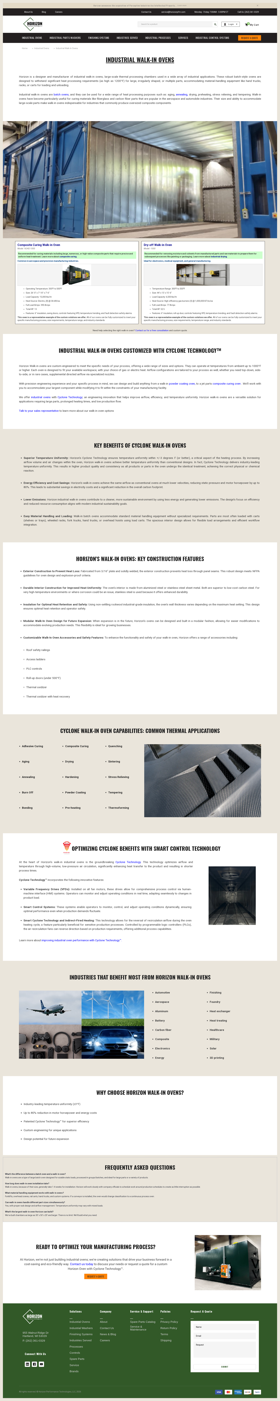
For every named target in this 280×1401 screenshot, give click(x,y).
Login (231, 24)
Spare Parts (77, 1359)
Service (74, 1365)
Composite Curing (77, 746)
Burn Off (27, 792)
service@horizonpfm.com (173, 12)
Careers (58, 12)
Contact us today (81, 1264)
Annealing (28, 777)
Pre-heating (72, 807)
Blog (44, 12)
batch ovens (61, 94)
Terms (164, 1334)
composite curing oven (227, 383)
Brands (74, 1371)
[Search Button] (215, 24)
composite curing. (68, 256)
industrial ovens (40, 397)
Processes (76, 1346)
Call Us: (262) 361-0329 (248, 12)
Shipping (166, 1340)
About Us (28, 12)
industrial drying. (219, 256)
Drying (69, 761)
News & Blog (108, 1334)
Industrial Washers (81, 1328)
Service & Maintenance (138, 1328)
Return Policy (168, 1328)
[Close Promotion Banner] (257, 5)
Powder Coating (75, 792)
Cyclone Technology (70, 397)
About (103, 1321)
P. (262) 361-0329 (34, 1340)
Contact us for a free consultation (152, 330)
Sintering (114, 761)
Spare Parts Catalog (142, 1321)
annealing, (182, 94)
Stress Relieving (118, 777)
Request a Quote (249, 38)
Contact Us (146, 12)
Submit (224, 1366)
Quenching (115, 746)
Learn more (182, 6)
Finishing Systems (81, 1334)
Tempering (115, 792)
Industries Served (81, 1340)
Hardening (72, 777)
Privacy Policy (169, 1321)
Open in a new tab (27, 1364)
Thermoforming (118, 807)
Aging (25, 761)
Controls (75, 1352)
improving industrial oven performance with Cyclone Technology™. (82, 940)
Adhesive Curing (32, 746)
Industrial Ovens (80, 1321)
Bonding (27, 807)
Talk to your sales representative (39, 410)
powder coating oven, (182, 383)
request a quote (95, 1276)
